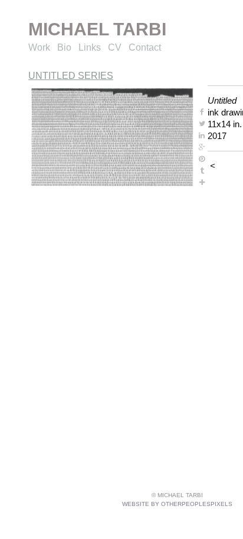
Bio (64, 47)
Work (39, 47)
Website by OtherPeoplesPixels (177, 504)
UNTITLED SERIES (70, 76)
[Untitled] (112, 137)
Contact (145, 47)
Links (89, 47)
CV (114, 47)
